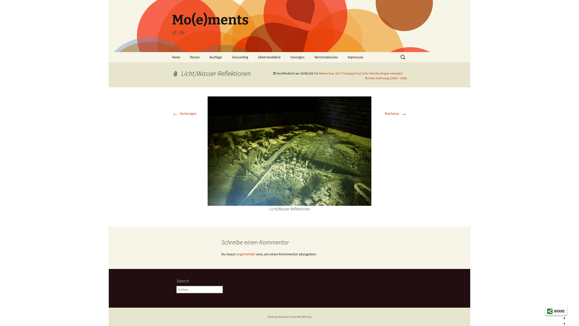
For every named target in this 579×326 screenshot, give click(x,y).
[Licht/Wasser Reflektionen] (289, 150)
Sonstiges (297, 57)
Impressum (355, 57)
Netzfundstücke (326, 57)
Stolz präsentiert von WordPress (289, 317)
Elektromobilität (269, 57)
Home (176, 57)
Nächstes (396, 113)
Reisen (195, 57)
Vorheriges (184, 113)
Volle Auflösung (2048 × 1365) (387, 78)
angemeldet (245, 254)
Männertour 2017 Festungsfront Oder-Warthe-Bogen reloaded (361, 73)
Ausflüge (215, 57)
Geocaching (240, 57)
